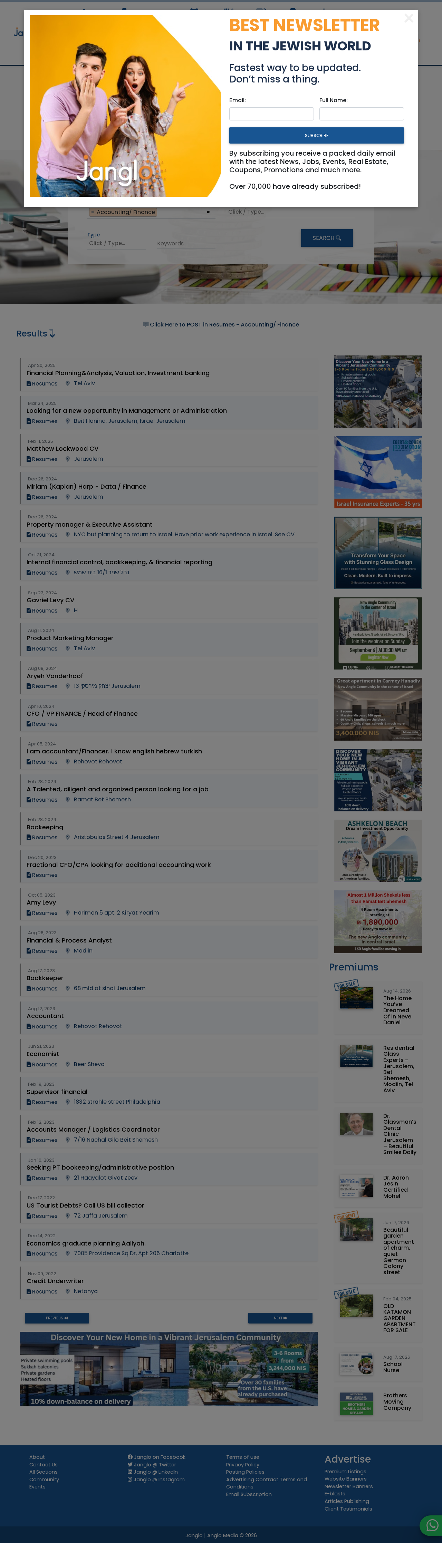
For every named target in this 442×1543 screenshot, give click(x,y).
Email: (237, 100)
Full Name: (333, 100)
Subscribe (316, 135)
